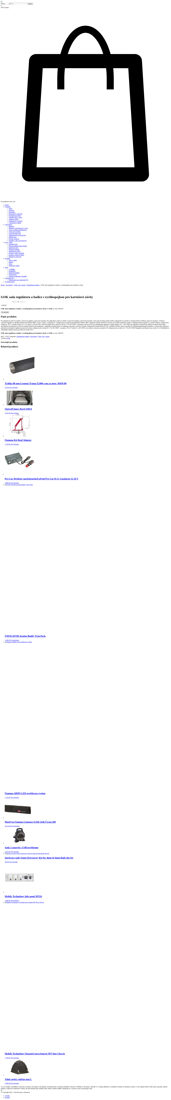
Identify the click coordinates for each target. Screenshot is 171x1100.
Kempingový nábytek (15, 214)
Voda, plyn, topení (20, 285)
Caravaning (8, 224)
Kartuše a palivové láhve (16, 255)
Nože (10, 264)
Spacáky (11, 210)
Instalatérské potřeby (33, 285)
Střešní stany (13, 237)
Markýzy (11, 226)
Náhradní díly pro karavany (17, 235)
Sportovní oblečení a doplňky (18, 276)
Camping (7, 207)
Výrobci (7, 1096)
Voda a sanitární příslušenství (18, 230)
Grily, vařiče (8, 242)
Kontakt (7, 1097)
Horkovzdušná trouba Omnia (18, 246)
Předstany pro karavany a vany (18, 228)
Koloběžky (12, 271)
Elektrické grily (13, 248)
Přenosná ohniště (14, 249)
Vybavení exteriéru (14, 232)
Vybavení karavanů (15, 233)
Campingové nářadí (15, 223)
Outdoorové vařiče (14, 251)
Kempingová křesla (15, 215)
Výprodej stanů (9, 282)
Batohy (11, 262)
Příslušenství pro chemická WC (18, 280)
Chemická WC (9, 278)
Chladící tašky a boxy (15, 217)
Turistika (7, 258)
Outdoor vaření (13, 219)
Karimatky (12, 212)
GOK (8, 338)
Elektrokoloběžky (14, 273)
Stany (10, 208)
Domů (7, 205)
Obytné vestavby (14, 239)
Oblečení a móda (14, 265)
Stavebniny (9, 285)
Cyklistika (12, 269)
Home (3, 285)
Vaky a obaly (13, 260)
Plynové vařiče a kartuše (16, 253)
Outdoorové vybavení (15, 221)
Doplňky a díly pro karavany (18, 240)
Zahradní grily (13, 244)
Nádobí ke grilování (15, 257)
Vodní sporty (13, 274)
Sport (6, 267)
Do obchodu (5, 312)
